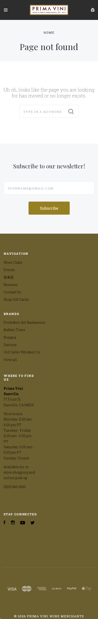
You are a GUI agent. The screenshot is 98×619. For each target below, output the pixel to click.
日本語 (9, 277)
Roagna (10, 337)
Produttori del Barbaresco (24, 322)
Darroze (10, 344)
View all (10, 359)
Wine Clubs (13, 262)
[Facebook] (4, 523)
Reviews (11, 284)
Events (9, 270)
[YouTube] (22, 523)
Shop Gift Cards (16, 299)
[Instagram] (13, 523)
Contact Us (12, 292)
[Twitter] (32, 523)
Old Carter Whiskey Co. (22, 352)
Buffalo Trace (14, 330)
